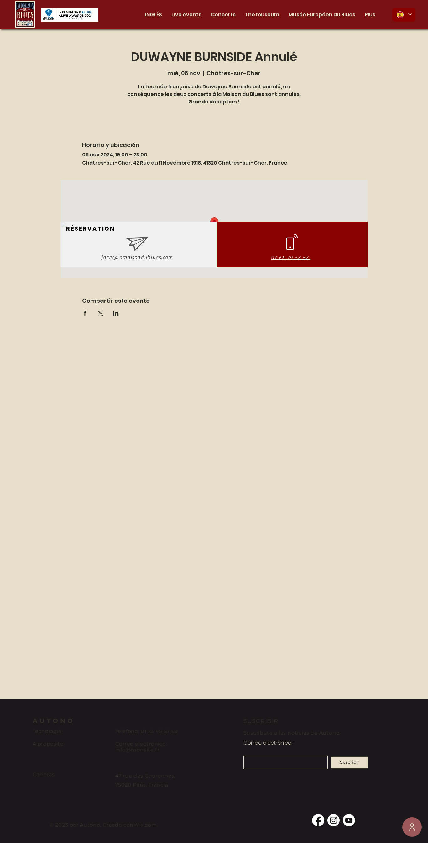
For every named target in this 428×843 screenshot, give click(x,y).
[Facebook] (318, 820)
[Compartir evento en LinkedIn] (116, 313)
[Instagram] (333, 820)
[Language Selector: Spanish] (403, 15)
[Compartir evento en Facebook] (85, 313)
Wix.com (145, 825)
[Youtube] (349, 820)
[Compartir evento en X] (100, 313)
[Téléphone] (412, 827)
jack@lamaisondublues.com (137, 257)
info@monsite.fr (137, 750)
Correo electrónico (267, 743)
